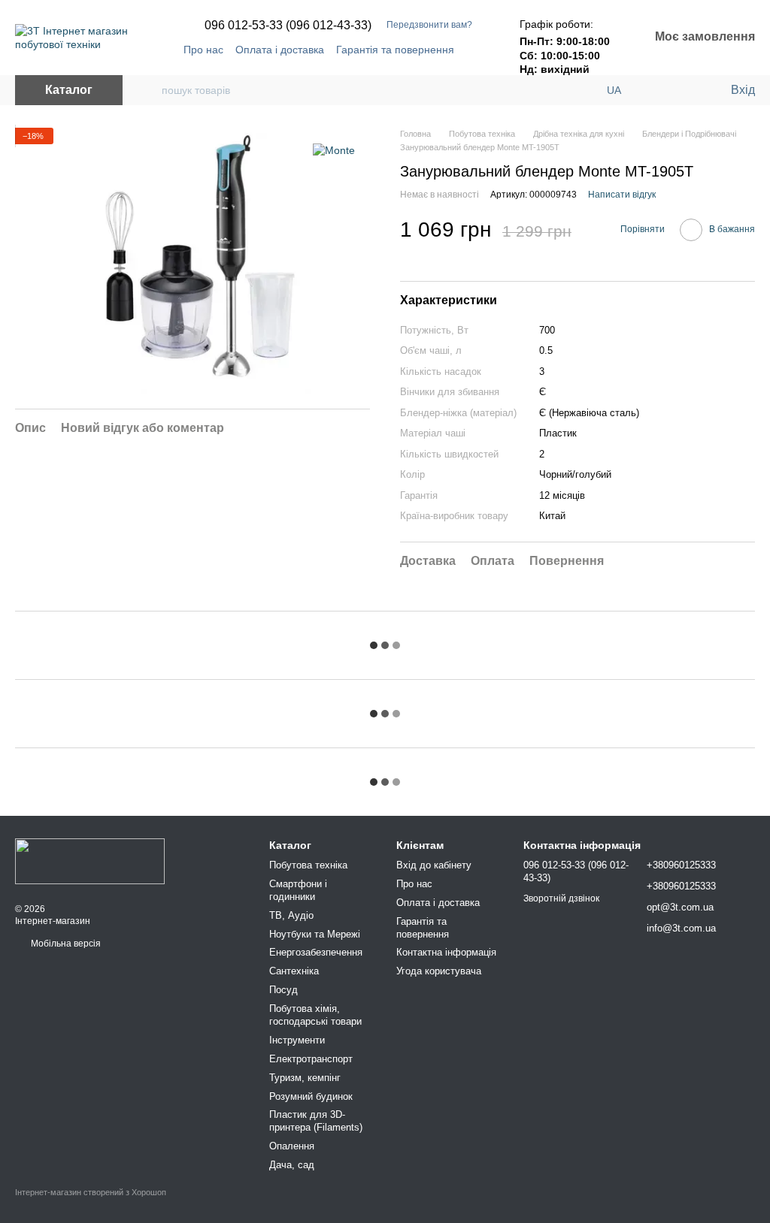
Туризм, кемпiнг (305, 1077)
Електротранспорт (311, 1058)
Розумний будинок (311, 1096)
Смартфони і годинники (298, 890)
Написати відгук (622, 194)
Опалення (291, 1146)
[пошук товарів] (150, 90)
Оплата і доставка (279, 50)
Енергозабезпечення (315, 952)
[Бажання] (687, 90)
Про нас (203, 50)
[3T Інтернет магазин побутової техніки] (90, 860)
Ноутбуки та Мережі (314, 934)
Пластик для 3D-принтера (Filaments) (315, 1121)
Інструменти (297, 1040)
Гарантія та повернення (395, 50)
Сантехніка (294, 971)
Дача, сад (291, 1164)
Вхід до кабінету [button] (433, 865)
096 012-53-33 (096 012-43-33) (288, 26)
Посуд (283, 989)
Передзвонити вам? (429, 25)
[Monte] (334, 150)
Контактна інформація (446, 952)
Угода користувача (438, 971)
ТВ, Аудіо (291, 915)
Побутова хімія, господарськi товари (315, 1015)
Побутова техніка (308, 865)
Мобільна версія (65, 943)
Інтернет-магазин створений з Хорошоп (90, 1192)
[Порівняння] (657, 90)
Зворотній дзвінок (561, 898)
